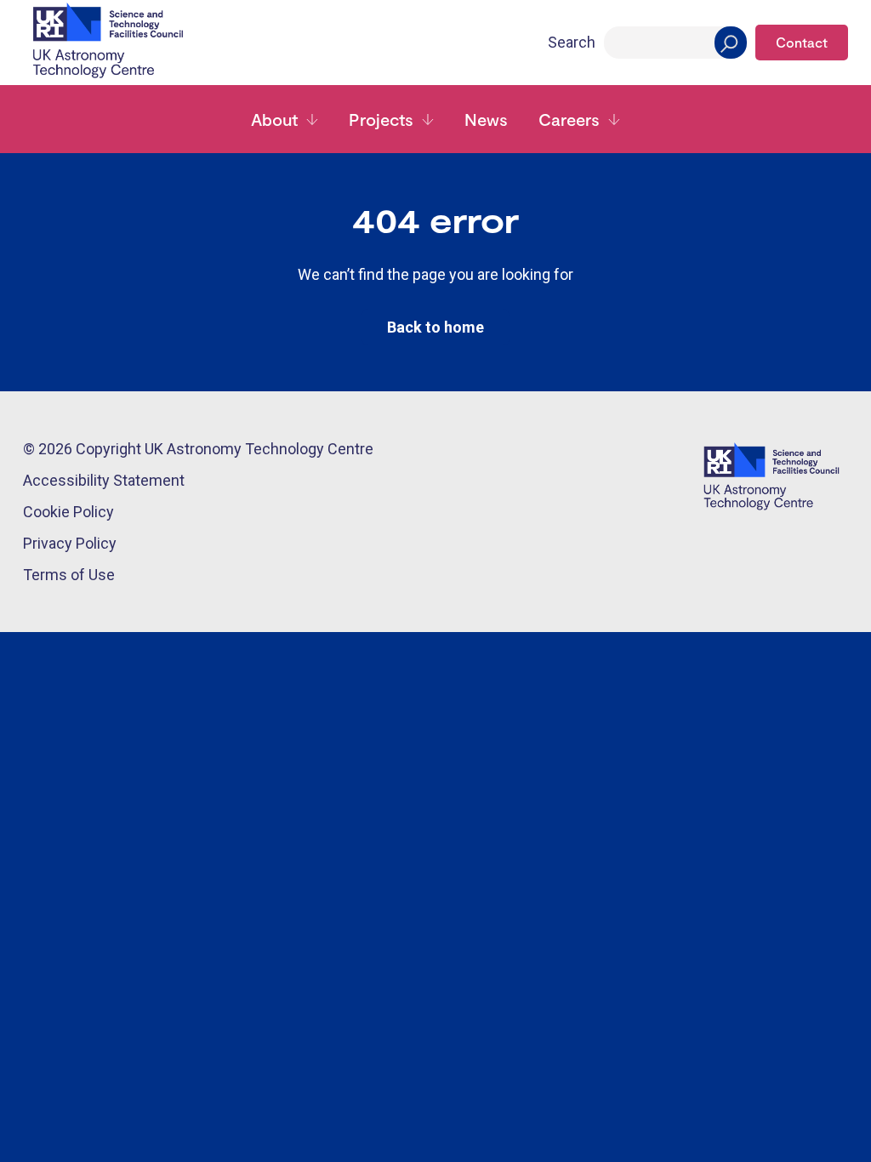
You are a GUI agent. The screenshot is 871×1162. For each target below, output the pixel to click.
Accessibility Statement (104, 480)
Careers (569, 119)
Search (571, 42)
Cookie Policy (68, 512)
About (274, 119)
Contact (802, 42)
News (486, 119)
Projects (381, 119)
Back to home (435, 327)
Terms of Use (69, 575)
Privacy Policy (70, 543)
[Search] (730, 42)
